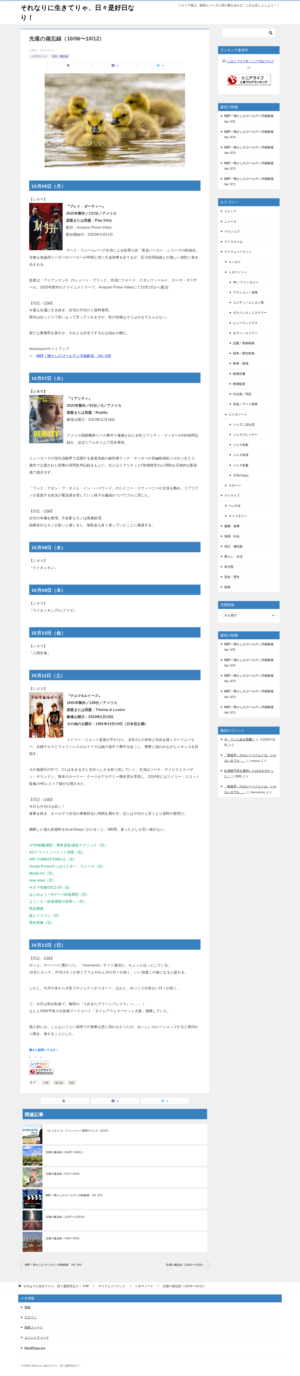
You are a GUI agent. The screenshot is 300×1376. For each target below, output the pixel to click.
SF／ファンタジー (245, 282)
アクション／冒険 (245, 292)
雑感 (227, 587)
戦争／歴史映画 (244, 353)
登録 (27, 1307)
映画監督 (239, 384)
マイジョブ (232, 231)
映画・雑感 (240, 363)
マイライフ (232, 495)
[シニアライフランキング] (249, 82)
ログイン (30, 1317)
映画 (72, 1082)
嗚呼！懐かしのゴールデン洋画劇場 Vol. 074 (74, 1195)
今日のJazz (241, 475)
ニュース (230, 221)
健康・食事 (232, 526)
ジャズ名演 (240, 455)
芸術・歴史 (232, 577)
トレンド (230, 211)
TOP (56, 1286)
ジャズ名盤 (240, 465)
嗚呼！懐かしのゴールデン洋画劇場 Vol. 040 (53, 1264)
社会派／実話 (242, 394)
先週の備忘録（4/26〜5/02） (63, 1238)
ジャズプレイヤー (245, 434)
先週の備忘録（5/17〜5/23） (63, 1173)
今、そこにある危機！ (239, 739)
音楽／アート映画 (245, 404)
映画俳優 (239, 373)
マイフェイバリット (238, 251)
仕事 (46, 1082)
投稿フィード (33, 1327)
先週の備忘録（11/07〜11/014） (66, 1216)
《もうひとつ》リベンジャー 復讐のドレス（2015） (78, 1130)
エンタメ (235, 262)
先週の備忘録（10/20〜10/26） (185, 1264)
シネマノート (39, 56)
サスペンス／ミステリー (250, 312)
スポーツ (235, 485)
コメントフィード (36, 1337)
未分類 (228, 567)
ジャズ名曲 (240, 445)
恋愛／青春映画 (244, 343)
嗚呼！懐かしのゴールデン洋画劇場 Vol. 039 (73, 356)
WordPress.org (34, 1348)
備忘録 (59, 1082)
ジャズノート (238, 414)
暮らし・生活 (233, 556)
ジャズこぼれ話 (244, 424)
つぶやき (235, 505)
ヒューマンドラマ (245, 323)
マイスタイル (233, 241)
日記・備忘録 (60, 56)
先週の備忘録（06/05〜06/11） (65, 1152)
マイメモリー (238, 516)
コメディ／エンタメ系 (248, 302)
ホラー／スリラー (245, 333)
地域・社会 (232, 536)
